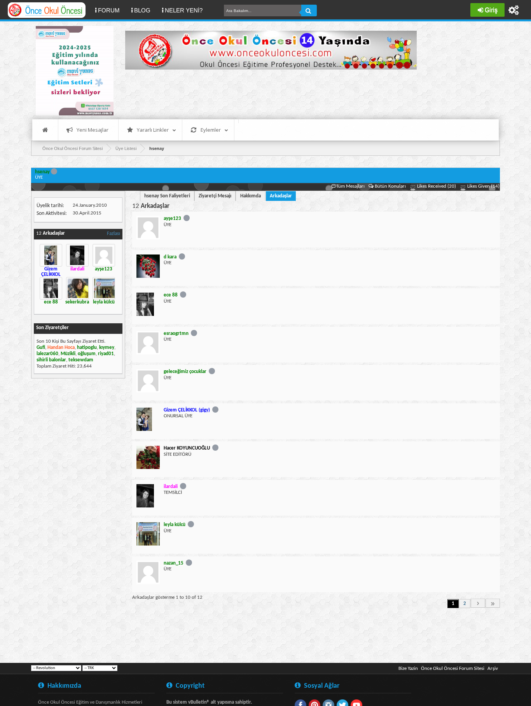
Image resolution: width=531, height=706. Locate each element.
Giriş (491, 10)
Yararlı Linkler (153, 129)
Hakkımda (250, 196)
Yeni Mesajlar (92, 129)
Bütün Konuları (390, 186)
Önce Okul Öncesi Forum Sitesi (452, 668)
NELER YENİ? (184, 10)
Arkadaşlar (281, 196)
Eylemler (211, 129)
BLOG (142, 10)
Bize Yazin (408, 668)
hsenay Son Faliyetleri (167, 196)
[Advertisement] (266, 93)
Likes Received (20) (436, 186)
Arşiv (492, 668)
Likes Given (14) (483, 186)
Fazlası (113, 233)
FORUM (112, 10)
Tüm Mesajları (350, 186)
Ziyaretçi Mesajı (215, 196)
